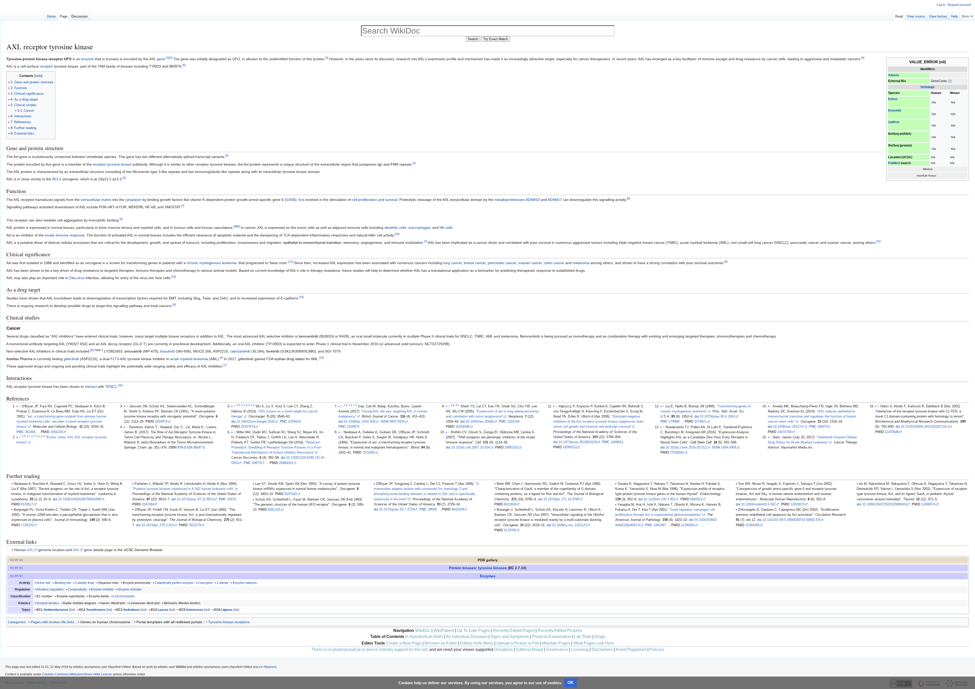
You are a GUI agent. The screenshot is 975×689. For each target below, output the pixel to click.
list (72, 610)
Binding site (63, 583)
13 (173, 276)
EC (511, 568)
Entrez (893, 99)
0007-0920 (397, 421)
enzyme (87, 59)
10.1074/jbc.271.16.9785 (561, 499)
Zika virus (77, 278)
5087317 (258, 463)
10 (397, 233)
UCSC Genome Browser (143, 550)
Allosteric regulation (50, 589)
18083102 (512, 447)
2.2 (33, 436)
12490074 (928, 504)
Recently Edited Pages (513, 630)
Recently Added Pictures (560, 630)
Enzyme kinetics (48, 603)
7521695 (368, 452)
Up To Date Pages (473, 630)
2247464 (148, 504)
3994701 (824, 426)
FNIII (394, 164)
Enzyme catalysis (245, 583)
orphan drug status (289, 359)
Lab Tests (582, 636)
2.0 (23, 436)
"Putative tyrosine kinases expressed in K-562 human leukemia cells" (183, 489)
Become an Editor (441, 643)
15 (321, 357)
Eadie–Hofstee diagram (79, 603)
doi (233, 421)
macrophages (419, 228)
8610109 (457, 509)
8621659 (510, 504)
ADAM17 (555, 200)
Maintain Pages (556, 643)
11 (878, 241)
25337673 (248, 426)
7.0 (345, 405)
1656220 (56, 432)
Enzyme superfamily (71, 596)
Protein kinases (462, 568)
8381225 (274, 509)
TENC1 (111, 386)
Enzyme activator (130, 589)
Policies (656, 649)
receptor (46, 66)
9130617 (27, 504)
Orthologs (927, 87)
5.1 (243, 405)
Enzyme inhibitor (102, 589)
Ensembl (894, 110)
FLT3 (114, 359)
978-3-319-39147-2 (191, 447)
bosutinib (167, 351)
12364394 (752, 525)
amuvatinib (133, 351)
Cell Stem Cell (700, 442)
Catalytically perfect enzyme (174, 583)
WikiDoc (422, 630)
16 (120, 385)
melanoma (581, 263)
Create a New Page (403, 643)
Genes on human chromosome (105, 622)
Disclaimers (602, 649)
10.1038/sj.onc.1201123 (569, 525)
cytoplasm (133, 200)
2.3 (38, 436)
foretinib (272, 351)
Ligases (227, 610)
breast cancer (475, 263)
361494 (30, 432)
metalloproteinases (509, 200)
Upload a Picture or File (517, 643)
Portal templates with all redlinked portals (169, 622)
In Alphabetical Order (424, 636)
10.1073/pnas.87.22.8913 (195, 499)
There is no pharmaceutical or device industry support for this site (370, 649)
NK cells (446, 228)
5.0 (238, 405)
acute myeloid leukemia (189, 359)
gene (161, 59)
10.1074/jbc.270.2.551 (157, 525)
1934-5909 (728, 447)
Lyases (163, 610)
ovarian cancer (530, 263)
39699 (432, 509)
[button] (967, 15)
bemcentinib (308, 336)
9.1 (458, 405)
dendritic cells (395, 228)
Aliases (893, 75)
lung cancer (452, 263)
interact (91, 386)
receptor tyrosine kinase (112, 164)
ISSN (384, 421)
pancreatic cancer (502, 263)
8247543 (290, 494)
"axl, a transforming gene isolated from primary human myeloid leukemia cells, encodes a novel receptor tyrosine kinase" (61, 421)
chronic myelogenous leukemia (211, 263)
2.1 (28, 436)
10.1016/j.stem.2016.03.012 (686, 447)
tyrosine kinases (492, 568)
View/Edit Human (926, 175)
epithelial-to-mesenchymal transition (312, 243)
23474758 (784, 432)
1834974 (161, 421)
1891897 (660, 525)
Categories (16, 622)
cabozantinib (240, 351)
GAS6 (290, 200)
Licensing (580, 649)
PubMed (894, 163)
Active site (43, 583)
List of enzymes (124, 596)
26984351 (286, 463)
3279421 (700, 421)
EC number (44, 596)
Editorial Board (529, 649)
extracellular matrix (96, 200)
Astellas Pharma (19, 359)
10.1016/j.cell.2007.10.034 (470, 447)
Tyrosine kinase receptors (229, 622)
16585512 (570, 447)
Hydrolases (131, 610)
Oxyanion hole (108, 583)
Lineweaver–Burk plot (144, 603)
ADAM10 (533, 200)
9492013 (696, 499)
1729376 (27, 525)
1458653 (617, 442)
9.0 (453, 405)
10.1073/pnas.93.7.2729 (396, 509)
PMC (20, 432)
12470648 (892, 432)
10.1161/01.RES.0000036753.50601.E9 (791, 520)
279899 (674, 421)
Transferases (95, 610)
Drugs (599, 636)
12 (290, 261)
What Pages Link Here (593, 643)
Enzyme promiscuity (136, 583)
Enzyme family (99, 596)
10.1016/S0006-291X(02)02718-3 (925, 426)
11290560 (688, 525)
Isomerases (194, 610)
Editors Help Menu (476, 643)
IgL (380, 164)
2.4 (43, 436)
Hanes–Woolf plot (112, 603)
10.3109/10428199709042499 (79, 499)
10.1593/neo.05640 (480, 421)
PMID (45, 432)
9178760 (510, 530)
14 (301, 297)
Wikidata (928, 169)
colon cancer (554, 263)
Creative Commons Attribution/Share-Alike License (77, 674)
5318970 (353, 426)
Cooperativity (77, 589)
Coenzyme (205, 583)
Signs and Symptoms (510, 636)
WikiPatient (443, 630)
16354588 (462, 426)
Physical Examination (551, 636)
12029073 (797, 504)
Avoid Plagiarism (631, 649)
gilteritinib (71, 359)
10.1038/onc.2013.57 (788, 426)
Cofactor (223, 583)
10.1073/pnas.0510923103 (578, 442)
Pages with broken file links (52, 622)
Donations (503, 649)
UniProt (893, 122)
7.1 (350, 405)
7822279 (194, 525)
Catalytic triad (84, 583)
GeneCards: (939, 81)
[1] (950, 81)
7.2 (355, 405)
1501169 (513, 421)
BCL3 (56, 179)
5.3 (253, 405)
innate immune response (65, 235)
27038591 (677, 452)
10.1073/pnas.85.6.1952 (717, 416)
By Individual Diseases (467, 636)
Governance (557, 649)
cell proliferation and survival (374, 200)
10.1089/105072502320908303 (884, 504)
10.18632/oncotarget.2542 (256, 421)
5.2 (248, 405)
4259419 (294, 421)
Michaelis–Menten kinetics (182, 603)
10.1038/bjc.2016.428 (359, 421)
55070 (231, 499)
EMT (172, 298)
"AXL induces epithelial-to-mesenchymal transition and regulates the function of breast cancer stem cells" (812, 416)
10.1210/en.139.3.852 (659, 499)
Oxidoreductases (55, 610)
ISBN (172, 447)
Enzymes (487, 576)
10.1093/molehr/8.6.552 (758, 504)
